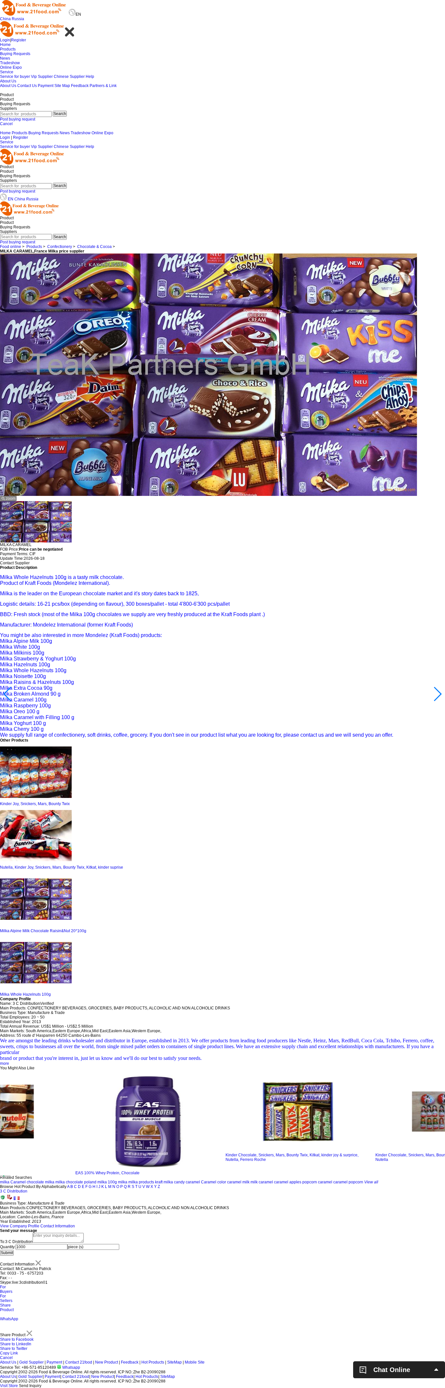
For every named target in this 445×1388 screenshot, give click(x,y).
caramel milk (238, 1182)
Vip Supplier (42, 76)
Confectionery (59, 246)
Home (5, 44)
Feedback (80, 85)
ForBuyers (6, 1289)
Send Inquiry (30, 1385)
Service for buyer (15, 76)
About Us (8, 81)
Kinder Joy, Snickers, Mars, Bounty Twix (35, 804)
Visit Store (9, 1385)
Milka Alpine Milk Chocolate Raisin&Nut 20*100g (43, 931)
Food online (10, 246)
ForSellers (6, 1298)
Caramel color (213, 1182)
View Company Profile (19, 1226)
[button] (7, 694)
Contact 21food (78, 1362)
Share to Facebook (17, 1339)
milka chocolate (69, 1182)
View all (371, 1182)
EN (10, 199)
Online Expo (11, 67)
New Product (106, 1362)
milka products (141, 1182)
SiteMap (174, 1362)
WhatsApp (9, 1319)
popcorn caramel (317, 1182)
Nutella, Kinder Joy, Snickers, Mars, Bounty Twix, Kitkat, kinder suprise (61, 867)
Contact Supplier (15, 563)
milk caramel (262, 1182)
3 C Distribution (13, 1191)
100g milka (117, 1182)
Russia (18, 19)
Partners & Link (103, 85)
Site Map (62, 85)
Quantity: (8, 1247)
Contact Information (57, 1226)
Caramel (18, 1182)
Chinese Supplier (69, 76)
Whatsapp (70, 1367)
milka (4, 1182)
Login (5, 40)
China (5, 19)
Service (6, 72)
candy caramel (187, 1182)
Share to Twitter (13, 1348)
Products (8, 49)
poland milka (95, 1182)
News (5, 58)
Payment (45, 85)
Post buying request (17, 119)
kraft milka (164, 1182)
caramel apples (287, 1182)
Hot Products (152, 1362)
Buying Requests (15, 53)
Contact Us (27, 85)
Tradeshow (10, 63)
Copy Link (9, 1353)
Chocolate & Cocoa (94, 246)
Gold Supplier (31, 1362)
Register (18, 40)
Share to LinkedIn (15, 1344)
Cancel (6, 124)
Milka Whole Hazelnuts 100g (25, 994)
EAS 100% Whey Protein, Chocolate (32, 1173)
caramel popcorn (348, 1182)
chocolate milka (40, 1182)
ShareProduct (7, 1307)
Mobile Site (195, 1362)
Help (90, 76)
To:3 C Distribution (16, 1241)
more (4, 1063)
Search (59, 113)
